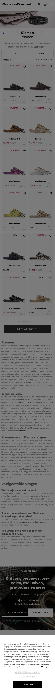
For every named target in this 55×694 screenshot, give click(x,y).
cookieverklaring (40, 667)
